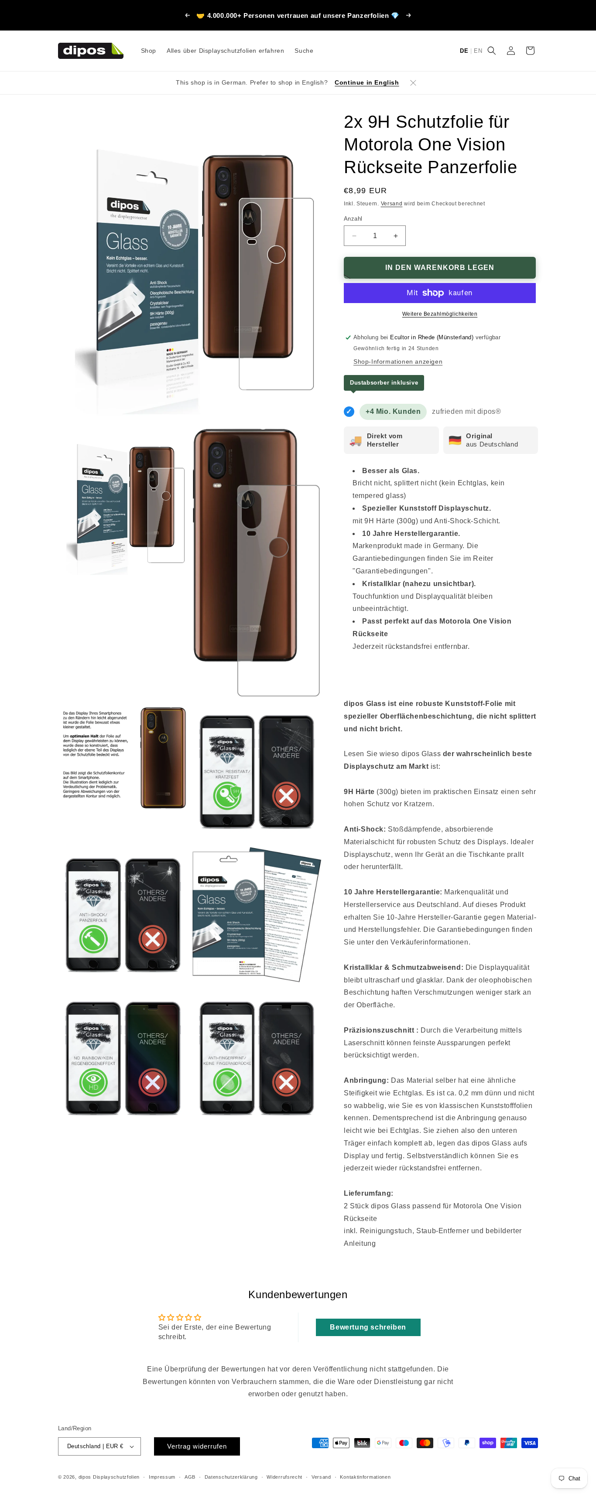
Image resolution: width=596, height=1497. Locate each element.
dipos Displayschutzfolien (109, 1477)
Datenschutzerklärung (231, 1477)
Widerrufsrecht (284, 1477)
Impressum (162, 1477)
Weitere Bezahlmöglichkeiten (440, 314)
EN (478, 51)
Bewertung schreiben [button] (368, 1327)
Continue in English (367, 82)
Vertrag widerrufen (197, 1446)
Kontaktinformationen (365, 1477)
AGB (190, 1477)
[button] (491, 50)
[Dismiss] (413, 83)
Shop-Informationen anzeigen (397, 361)
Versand (392, 204)
